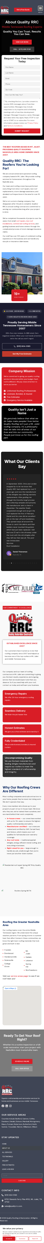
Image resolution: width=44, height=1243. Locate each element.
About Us (6, 1148)
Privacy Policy (33, 123)
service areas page (19, 976)
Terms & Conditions (14, 126)
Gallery (5, 1161)
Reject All (35, 1238)
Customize (22, 1238)
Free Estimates (8, 1165)
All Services (7, 1152)
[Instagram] (10, 1106)
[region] (22, 1234)
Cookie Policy (7, 1235)
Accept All (9, 1238)
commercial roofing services (24, 224)
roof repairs (20, 221)
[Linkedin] (6, 1106)
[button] (40, 8)
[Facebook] (3, 1106)
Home (4, 1144)
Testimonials (7, 1156)
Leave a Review (8, 1169)
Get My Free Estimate (22, 354)
